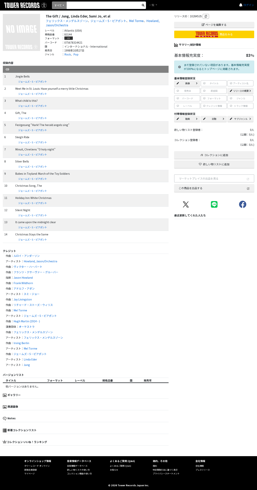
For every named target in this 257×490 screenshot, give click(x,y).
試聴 (214, 118)
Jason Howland (23, 277)
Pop (75, 54)
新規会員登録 (30, 469)
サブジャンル (241, 118)
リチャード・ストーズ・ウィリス (33, 305)
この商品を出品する (190, 188)
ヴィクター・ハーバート (28, 267)
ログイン (248, 5)
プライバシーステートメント (166, 473)
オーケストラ (27, 326)
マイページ (29, 473)
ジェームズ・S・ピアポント (108, 21)
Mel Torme (136, 21)
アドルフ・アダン (24, 288)
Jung (27, 365)
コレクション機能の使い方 (79, 473)
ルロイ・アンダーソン (27, 256)
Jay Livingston (23, 299)
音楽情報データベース (77, 465)
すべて (58, 5)
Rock (67, 54)
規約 (155, 465)
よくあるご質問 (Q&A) (120, 465)
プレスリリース (202, 469)
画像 (187, 83)
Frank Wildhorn (23, 283)
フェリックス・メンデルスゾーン (67, 21)
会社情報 (199, 465)
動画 (187, 118)
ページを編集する (216, 25)
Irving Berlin (21, 343)
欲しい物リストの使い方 (78, 469)
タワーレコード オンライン (37, 465)
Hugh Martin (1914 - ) (27, 321)
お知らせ (114, 469)
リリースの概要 (241, 90)
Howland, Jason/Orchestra (40, 261)
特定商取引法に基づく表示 (165, 469)
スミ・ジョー (32, 294)
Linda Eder (30, 359)
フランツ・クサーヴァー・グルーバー (36, 272)
